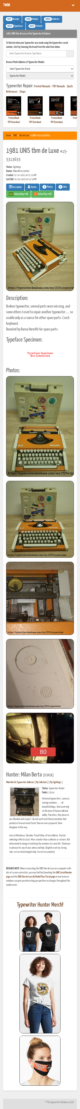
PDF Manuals (59, 86)
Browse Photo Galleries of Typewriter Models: (25, 62)
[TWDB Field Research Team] (40, 1061)
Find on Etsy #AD (44, 194)
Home (8, 135)
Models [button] (32, 19)
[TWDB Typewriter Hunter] (40, 931)
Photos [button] (48, 187)
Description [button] (17, 187)
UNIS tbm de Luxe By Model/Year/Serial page (36, 876)
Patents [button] (36, 26)
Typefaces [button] (15, 26)
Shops (22, 91)
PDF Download (14, 122)
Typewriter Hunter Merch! (40, 905)
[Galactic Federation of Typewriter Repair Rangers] (40, 993)
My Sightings (55, 782)
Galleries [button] (52, 19)
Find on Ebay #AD (21, 194)
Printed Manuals (42, 86)
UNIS (15, 135)
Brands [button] (13, 19)
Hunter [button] (33, 187)
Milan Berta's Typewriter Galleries (20, 782)
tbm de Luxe (24, 135)
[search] (40, 68)
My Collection (41, 782)
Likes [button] (63, 187)
